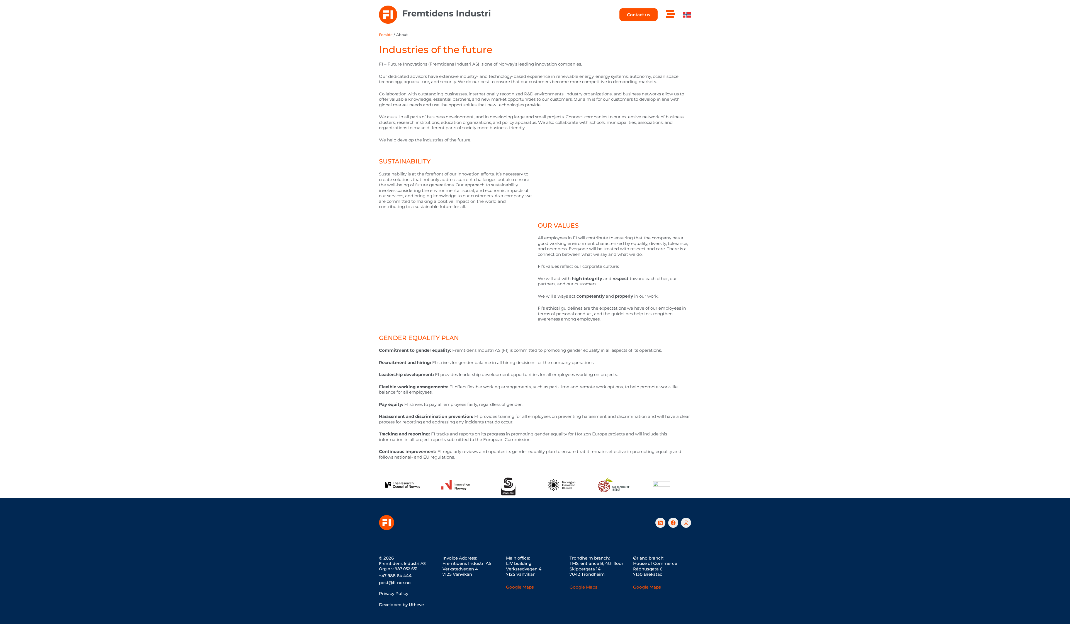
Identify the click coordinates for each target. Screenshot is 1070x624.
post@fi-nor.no (395, 582)
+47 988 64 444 (395, 575)
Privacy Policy (393, 593)
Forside (386, 35)
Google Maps (520, 587)
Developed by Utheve (401, 604)
